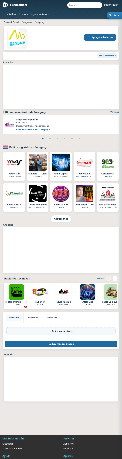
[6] (79, 138)
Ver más (114, 112)
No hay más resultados (61, 343)
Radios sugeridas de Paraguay (28, 147)
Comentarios (14, 317)
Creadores (7, 443)
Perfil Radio (52, 317)
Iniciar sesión (111, 4)
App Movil (68, 443)
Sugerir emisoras (39, 14)
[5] (71, 138)
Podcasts (23, 14)
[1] (42, 138)
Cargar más (61, 218)
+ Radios (11, 14)
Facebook (68, 448)
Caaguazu (27, 22)
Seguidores (33, 317)
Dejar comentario (107, 55)
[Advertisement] (61, 87)
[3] (57, 138)
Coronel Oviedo (12, 22)
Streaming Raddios (12, 448)
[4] (64, 138)
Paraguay (39, 22)
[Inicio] (15, 5)
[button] (100, 37)
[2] (50, 138)
